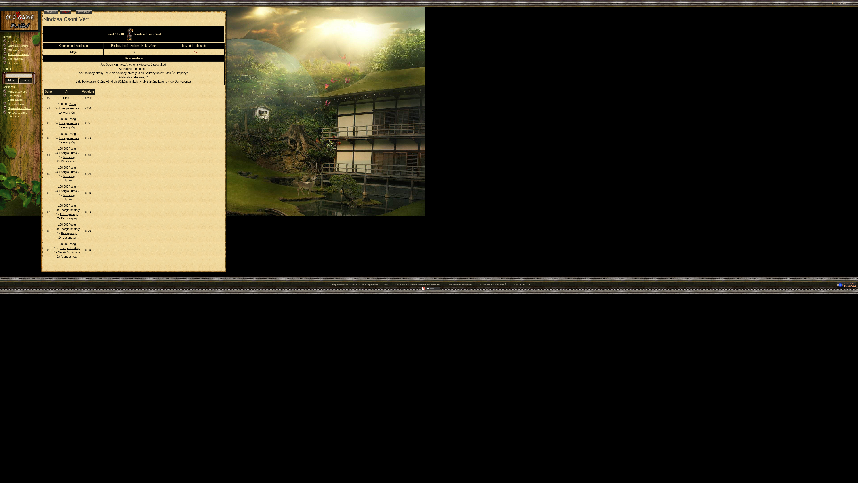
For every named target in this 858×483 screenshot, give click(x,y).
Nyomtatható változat (19, 108)
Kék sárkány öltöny (90, 73)
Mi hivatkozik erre (17, 91)
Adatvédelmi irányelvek (460, 284)
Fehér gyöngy (69, 214)
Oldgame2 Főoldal (18, 45)
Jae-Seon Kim (109, 64)
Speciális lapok (16, 104)
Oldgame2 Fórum (17, 50)
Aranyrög (69, 112)
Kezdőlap (13, 41)
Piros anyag (69, 218)
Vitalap (65, 12)
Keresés (8, 69)
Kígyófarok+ (69, 161)
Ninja (73, 52)
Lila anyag (69, 237)
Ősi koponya (180, 73)
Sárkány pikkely (126, 73)
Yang (72, 104)
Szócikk (51, 12)
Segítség (13, 63)
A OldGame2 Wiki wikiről (493, 284)
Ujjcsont (69, 180)
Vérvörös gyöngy (69, 252)
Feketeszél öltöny (93, 81)
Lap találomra (15, 58)
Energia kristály (69, 108)
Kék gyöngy (69, 233)
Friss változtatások (18, 54)
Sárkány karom (154, 73)
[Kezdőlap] (19, 21)
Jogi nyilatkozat (522, 284)
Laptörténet (84, 12)
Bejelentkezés (843, 3)
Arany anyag (69, 256)
